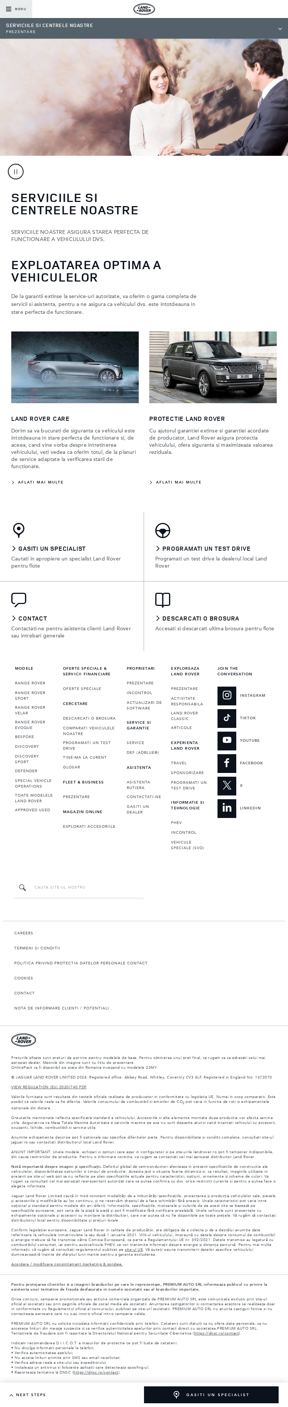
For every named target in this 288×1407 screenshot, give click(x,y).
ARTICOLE (181, 728)
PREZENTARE (76, 797)
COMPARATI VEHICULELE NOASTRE (89, 731)
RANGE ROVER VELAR (30, 710)
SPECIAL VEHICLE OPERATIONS (33, 784)
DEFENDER (26, 771)
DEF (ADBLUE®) (143, 752)
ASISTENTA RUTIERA (138, 785)
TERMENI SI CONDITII (37, 948)
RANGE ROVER (30, 683)
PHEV (176, 823)
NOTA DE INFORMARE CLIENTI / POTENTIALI (61, 1008)
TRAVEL (179, 763)
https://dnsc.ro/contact (216, 1333)
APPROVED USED (32, 810)
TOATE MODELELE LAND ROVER (34, 798)
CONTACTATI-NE (144, 797)
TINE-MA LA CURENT (85, 757)
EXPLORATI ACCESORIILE (89, 826)
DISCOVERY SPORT (27, 759)
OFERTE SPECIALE (82, 689)
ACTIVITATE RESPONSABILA (187, 701)
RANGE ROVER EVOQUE (30, 725)
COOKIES (23, 978)
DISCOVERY (27, 746)
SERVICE (135, 743)
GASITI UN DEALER (138, 809)
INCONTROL (139, 693)
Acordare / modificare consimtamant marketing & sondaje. (67, 1264)
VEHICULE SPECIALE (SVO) (187, 845)
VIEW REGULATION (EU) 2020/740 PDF (49, 1087)
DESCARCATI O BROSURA (89, 718)
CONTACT (24, 993)
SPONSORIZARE (187, 773)
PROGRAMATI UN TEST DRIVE (87, 746)
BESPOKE (24, 737)
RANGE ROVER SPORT (30, 696)
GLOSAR (71, 767)
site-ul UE (134, 1250)
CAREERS (23, 933)
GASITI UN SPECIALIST (218, 1395)
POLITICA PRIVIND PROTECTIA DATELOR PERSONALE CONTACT (81, 963)
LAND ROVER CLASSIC (184, 716)
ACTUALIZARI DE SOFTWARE (144, 705)
